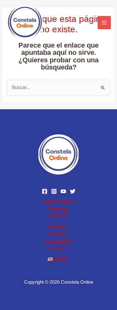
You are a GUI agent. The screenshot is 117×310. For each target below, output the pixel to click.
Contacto (58, 215)
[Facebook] (44, 191)
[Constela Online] (25, 23)
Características (58, 201)
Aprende (58, 248)
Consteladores (58, 241)
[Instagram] (54, 191)
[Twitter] (73, 191)
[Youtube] (63, 191)
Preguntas (58, 208)
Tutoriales (58, 233)
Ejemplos (58, 226)
